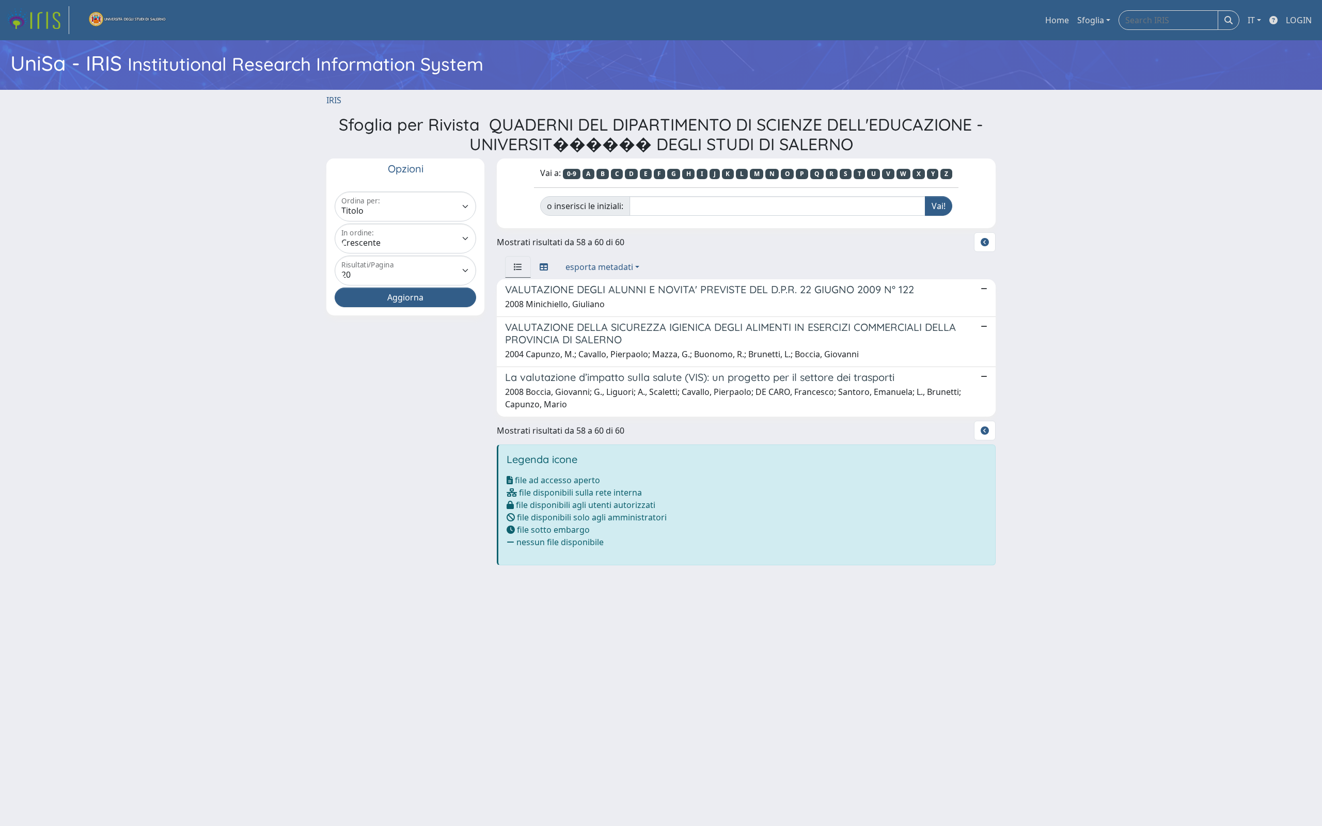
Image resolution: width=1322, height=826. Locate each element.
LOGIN (1299, 20)
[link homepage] (37, 20)
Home (1057, 20)
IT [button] (1251, 20)
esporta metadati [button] (599, 267)
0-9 (571, 173)
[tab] (518, 267)
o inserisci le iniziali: (585, 206)
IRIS (333, 100)
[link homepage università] (127, 20)
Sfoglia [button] (1090, 20)
